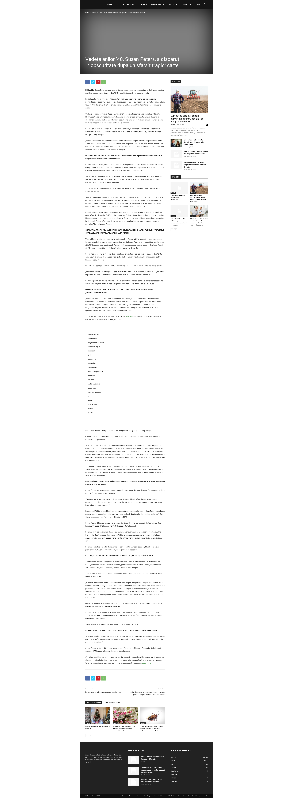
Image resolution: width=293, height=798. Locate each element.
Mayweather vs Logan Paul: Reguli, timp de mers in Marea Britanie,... (195, 164)
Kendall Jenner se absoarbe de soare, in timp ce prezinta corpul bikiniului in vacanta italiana (147, 693)
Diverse (94, 13)
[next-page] (90, 735)
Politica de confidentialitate (167, 796)
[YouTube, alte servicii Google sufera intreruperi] (179, 188)
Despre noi (141, 796)
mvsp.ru (129, 316)
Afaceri (118, 4)
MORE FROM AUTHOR (112, 702)
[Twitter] (93, 82)
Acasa (109, 4)
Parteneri (132, 796)
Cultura (141, 4)
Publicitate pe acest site (200, 796)
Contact (124, 796)
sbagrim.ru (146, 663)
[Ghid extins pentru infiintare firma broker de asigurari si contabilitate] (176, 143)
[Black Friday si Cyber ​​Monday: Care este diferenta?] (133, 760)
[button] (205, 5)
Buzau (130, 4)
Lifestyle (171, 4)
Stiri (197, 4)
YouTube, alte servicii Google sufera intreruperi (178, 197)
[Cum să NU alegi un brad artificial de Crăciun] (97, 715)
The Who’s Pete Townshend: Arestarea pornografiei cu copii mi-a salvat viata (153, 770)
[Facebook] (87, 82)
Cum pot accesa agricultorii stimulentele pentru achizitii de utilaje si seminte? (187, 119)
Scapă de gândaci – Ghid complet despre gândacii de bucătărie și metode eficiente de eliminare (151, 728)
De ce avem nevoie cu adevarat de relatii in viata (103, 692)
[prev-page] (86, 735)
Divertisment (156, 4)
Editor (173, 124)
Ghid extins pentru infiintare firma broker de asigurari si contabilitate (194, 142)
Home (87, 13)
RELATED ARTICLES (94, 702)
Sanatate (185, 4)
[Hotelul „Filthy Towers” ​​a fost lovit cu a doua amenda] (133, 782)
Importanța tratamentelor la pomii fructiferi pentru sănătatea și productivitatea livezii (124, 728)
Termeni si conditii (184, 796)
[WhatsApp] (103, 82)
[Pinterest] (98, 82)
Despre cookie (151, 796)
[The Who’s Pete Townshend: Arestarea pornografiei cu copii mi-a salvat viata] (133, 771)
